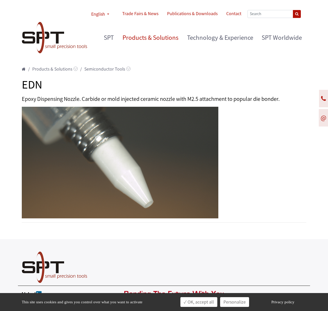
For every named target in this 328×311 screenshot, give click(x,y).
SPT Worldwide (282, 38)
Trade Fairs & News (140, 14)
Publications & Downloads (192, 14)
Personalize (234, 302)
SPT (109, 38)
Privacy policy (282, 302)
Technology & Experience (220, 38)
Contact (233, 14)
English (98, 14)
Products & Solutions (150, 38)
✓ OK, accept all (199, 302)
